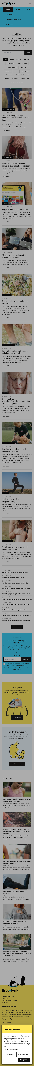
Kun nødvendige (23, 1055)
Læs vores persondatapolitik (12, 1049)
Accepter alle (24, 1060)
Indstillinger (10, 1055)
